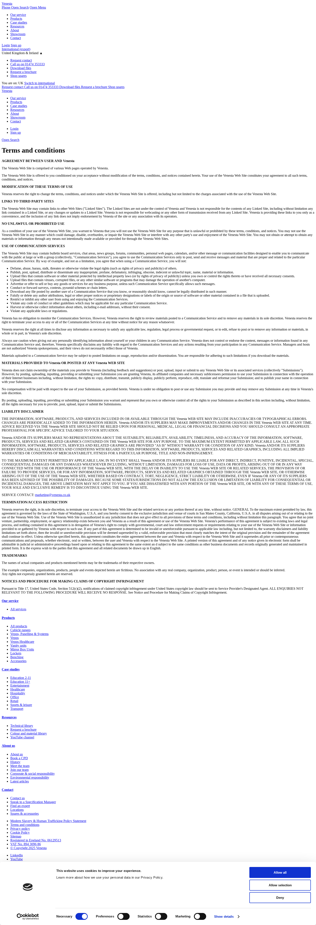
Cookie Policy (20, 832)
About (14, 30)
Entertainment (19, 685)
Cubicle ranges (20, 630)
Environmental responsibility (29, 777)
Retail (14, 701)
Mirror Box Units (22, 649)
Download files (20, 68)
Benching (16, 657)
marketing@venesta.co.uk (52, 495)
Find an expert (20, 806)
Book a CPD (19, 758)
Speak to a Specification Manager (33, 802)
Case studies (18, 22)
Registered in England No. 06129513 (35, 840)
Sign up (16, 45)
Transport (16, 709)
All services (18, 609)
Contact (15, 38)
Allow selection (280, 885)
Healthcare (17, 689)
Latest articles (19, 781)
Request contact (21, 60)
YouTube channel (22, 737)
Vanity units (18, 645)
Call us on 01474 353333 (27, 64)
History (15, 762)
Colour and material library (28, 733)
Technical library (21, 725)
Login (6, 45)
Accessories (18, 661)
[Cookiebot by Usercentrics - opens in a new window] (28, 916)
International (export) (16, 49)
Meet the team (19, 766)
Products (16, 18)
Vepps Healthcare (22, 641)
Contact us (17, 798)
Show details (224, 916)
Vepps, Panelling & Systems (29, 634)
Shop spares (18, 76)
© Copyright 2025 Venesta (28, 848)
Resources (17, 26)
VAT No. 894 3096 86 (25, 844)
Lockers (15, 653)
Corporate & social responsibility (32, 773)
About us (8, 745)
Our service (18, 15)
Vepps (14, 638)
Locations (17, 810)
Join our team (19, 770)
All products (18, 626)
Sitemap (15, 836)
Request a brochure (23, 72)
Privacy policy (20, 828)
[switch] (123, 916)
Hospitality (17, 693)
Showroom (17, 34)
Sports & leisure (21, 705)
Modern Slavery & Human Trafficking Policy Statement (48, 821)
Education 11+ (20, 681)
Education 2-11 (20, 678)
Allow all (280, 872)
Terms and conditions (24, 825)
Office (14, 697)
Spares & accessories (24, 813)
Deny (280, 897)
